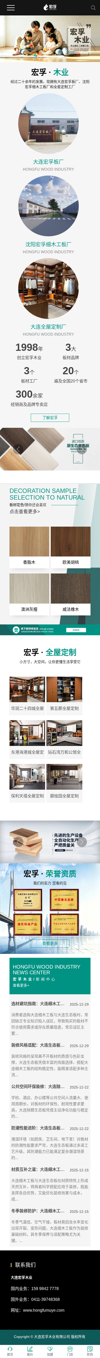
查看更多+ (21, 985)
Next (82, 449)
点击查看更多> (24, 511)
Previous (18, 449)
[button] (39, 58)
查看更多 (50, 943)
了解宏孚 (50, 417)
